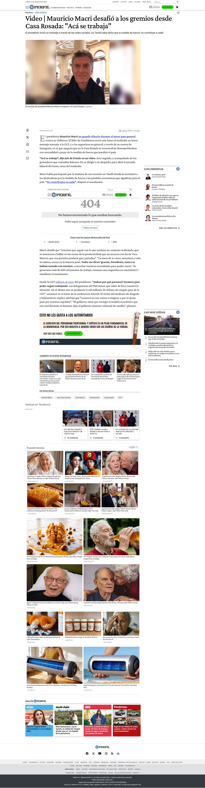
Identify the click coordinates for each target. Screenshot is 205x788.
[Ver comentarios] (178, 13)
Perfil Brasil (146, 2)
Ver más (173, 366)
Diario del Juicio (176, 762)
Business (116, 2)
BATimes (121, 766)
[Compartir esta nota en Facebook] (27, 130)
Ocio (90, 762)
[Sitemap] (118, 754)
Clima (77, 762)
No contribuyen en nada (61, 181)
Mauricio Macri (47, 397)
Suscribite (167, 7)
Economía (50, 762)
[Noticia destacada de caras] (97, 707)
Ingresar (156, 7)
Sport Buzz (122, 769)
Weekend (87, 766)
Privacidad (103, 773)
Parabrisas (103, 766)
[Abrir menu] (27, 7)
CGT (120, 397)
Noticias (124, 2)
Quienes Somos (81, 773)
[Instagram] (106, 753)
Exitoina (155, 762)
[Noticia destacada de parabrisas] (127, 707)
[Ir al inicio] (40, 7)
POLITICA (29, 13)
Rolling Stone (112, 769)
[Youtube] (99, 753)
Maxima (137, 769)
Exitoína (137, 2)
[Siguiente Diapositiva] (138, 427)
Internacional (68, 762)
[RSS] (112, 753)
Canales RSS (70, 773)
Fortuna (94, 766)
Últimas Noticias (58, 8)
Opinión (78, 8)
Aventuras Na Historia (97, 769)
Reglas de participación (123, 773)
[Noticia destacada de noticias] (39, 707)
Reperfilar (105, 762)
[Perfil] (40, 701)
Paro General (80, 397)
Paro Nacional (94, 397)
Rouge (110, 766)
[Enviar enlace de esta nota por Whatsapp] (27, 144)
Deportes (84, 762)
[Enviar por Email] (27, 151)
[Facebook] (87, 753)
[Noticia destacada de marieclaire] (68, 707)
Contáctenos (93, 773)
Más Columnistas (168, 228)
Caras (130, 2)
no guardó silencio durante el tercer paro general (106, 136)
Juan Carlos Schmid (63, 397)
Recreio (130, 769)
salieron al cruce (65, 281)
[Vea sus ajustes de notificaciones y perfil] (177, 7)
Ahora (25, 762)
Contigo (84, 769)
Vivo (168, 762)
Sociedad (87, 8)
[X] (93, 753)
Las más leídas (154, 312)
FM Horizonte (130, 766)
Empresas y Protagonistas (127, 762)
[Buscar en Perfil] (177, 2)
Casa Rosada (109, 397)
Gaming (162, 762)
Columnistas (153, 169)
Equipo (110, 773)
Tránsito (136, 773)
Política (70, 8)
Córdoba (96, 762)
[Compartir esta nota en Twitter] (27, 137)
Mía (115, 766)
